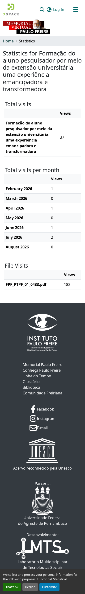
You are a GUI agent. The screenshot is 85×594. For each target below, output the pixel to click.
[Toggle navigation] (75, 9)
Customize (49, 587)
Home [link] (8, 41)
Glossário (31, 381)
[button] (11, 9)
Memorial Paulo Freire (42, 364)
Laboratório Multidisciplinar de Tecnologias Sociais (43, 564)
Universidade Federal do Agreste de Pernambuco (42, 520)
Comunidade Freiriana (42, 393)
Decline (30, 587)
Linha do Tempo (37, 376)
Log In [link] (58, 9)
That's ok (12, 587)
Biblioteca (31, 387)
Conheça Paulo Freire (42, 370)
